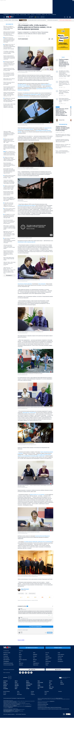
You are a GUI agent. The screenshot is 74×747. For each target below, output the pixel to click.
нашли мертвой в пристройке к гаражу (31, 94)
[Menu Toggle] (4, 17)
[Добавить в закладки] (49, 39)
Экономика (60, 659)
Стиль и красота (61, 654)
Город (20, 657)
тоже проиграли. (42, 283)
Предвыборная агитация (8, 663)
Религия (47, 663)
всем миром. (49, 87)
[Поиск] (64, 17)
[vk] (23, 672)
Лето (34, 657)
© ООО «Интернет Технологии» (21, 714)
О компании (5, 656)
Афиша (28, 14)
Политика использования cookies (43, 704)
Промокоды (53, 14)
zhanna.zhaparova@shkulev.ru (7, 710)
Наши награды (6, 657)
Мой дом (35, 659)
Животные (21, 663)
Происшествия (48, 657)
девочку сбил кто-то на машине (37, 494)
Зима (34, 652)
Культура (35, 656)
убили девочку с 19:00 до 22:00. (29, 412)
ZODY (46, 14)
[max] (28, 672)
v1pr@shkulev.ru (52, 701)
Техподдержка (6, 661)
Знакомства (12, 14)
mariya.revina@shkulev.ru (7, 711)
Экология (59, 657)
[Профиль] (70, 17)
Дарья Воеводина (25, 589)
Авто (20, 652)
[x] (31, 672)
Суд (26, 593)
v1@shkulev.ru (15, 705)
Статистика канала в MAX (8, 664)
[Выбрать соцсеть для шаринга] (52, 39)
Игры (49, 14)
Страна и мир (60, 656)
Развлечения (48, 661)
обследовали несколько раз (24, 96)
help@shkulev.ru (10, 707)
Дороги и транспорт (23, 659)
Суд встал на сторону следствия (25, 283)
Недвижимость (6, 14)
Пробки (43, 14)
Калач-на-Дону (21, 593)
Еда (19, 661)
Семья (47, 664)
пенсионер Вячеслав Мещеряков (42, 536)
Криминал (35, 654)
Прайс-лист (5, 654)
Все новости (9, 24)
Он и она (47, 652)
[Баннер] (23, 20)
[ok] (26, 672)
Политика (47, 656)
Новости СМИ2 (21, 640)
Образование (35, 664)
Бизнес (20, 654)
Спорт (59, 652)
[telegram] (20, 672)
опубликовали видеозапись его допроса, (26, 205)
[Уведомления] (67, 17)
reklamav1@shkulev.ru (59, 698)
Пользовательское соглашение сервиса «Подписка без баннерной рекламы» (49, 707)
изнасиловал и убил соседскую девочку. (26, 242)
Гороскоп (33, 14)
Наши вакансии (6, 659)
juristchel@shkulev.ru (28, 706)
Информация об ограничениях (42, 702)
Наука (34, 661)
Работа (47, 659)
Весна (20, 656)
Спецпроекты (60, 661)
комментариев (24, 38)
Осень (47, 654)
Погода (17, 14)
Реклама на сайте (6, 652)
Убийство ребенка (32, 593)
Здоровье (21, 664)
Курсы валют (38, 14)
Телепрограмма (23, 14)
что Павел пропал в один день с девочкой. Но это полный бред (38, 541)
